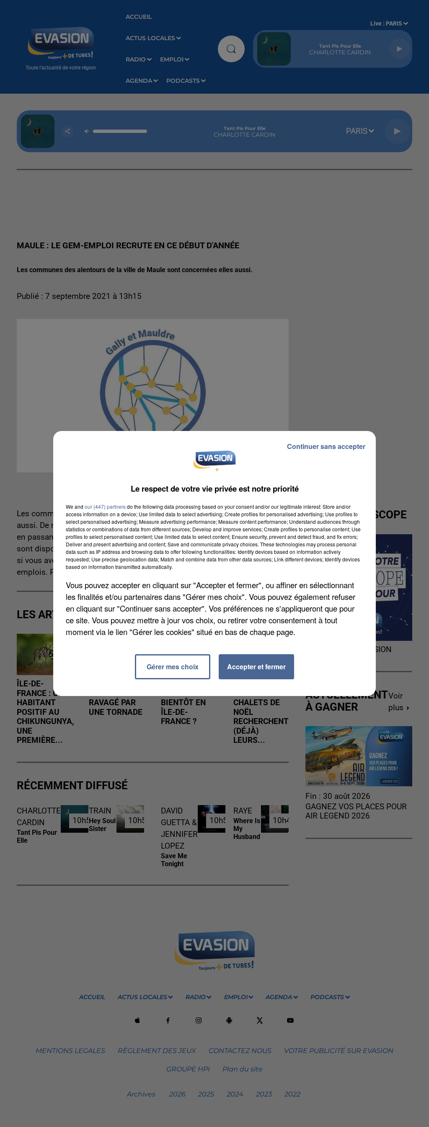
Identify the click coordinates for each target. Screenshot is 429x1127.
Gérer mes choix (173, 666)
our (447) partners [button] (105, 506)
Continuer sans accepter (326, 446)
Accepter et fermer (256, 666)
